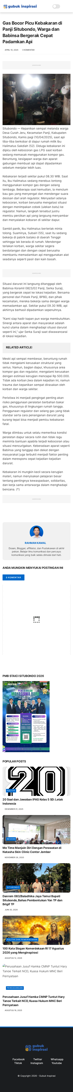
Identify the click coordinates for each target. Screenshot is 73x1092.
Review (11, 839)
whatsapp (57, 1059)
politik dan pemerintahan (22, 939)
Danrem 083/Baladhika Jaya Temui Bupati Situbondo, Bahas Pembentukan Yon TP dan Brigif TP (32, 900)
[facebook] (5, 514)
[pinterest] (26, 514)
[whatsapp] (19, 514)
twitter (37, 1059)
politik (11, 790)
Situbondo (13, 887)
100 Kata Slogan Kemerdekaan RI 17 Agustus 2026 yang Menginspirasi (33, 950)
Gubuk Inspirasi (47, 1075)
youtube (57, 1063)
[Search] (64, 6)
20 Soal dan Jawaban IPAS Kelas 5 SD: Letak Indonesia (33, 801)
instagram (37, 1063)
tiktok (18, 1063)
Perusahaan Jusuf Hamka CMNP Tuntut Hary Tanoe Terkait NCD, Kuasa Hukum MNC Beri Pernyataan (34, 1001)
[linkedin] (33, 514)
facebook (19, 1059)
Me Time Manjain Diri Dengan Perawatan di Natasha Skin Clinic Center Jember (32, 850)
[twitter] (12, 514)
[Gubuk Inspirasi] (20, 8)
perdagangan (15, 988)
